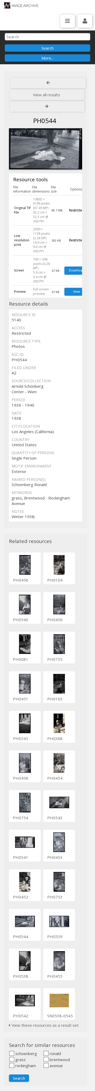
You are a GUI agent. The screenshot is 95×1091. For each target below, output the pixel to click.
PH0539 (55, 936)
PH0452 (20, 897)
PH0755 (55, 659)
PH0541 (20, 857)
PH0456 (20, 580)
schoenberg (25, 1053)
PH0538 (20, 976)
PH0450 (55, 619)
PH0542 (20, 1015)
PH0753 (55, 897)
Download (76, 270)
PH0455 (55, 976)
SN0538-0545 (60, 1015)
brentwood (59, 1059)
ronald (55, 1053)
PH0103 (55, 698)
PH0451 (20, 698)
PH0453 (55, 857)
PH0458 (20, 778)
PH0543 (55, 817)
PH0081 (20, 659)
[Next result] (47, 106)
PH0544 (20, 936)
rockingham (25, 1065)
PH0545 (20, 738)
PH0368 (55, 738)
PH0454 (55, 778)
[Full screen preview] (45, 149)
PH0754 (20, 817)
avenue (56, 1065)
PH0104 (55, 580)
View (76, 291)
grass (20, 1059)
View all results (46, 94)
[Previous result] (48, 83)
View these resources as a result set (45, 1025)
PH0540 (20, 619)
